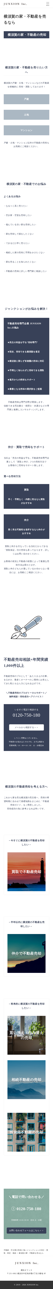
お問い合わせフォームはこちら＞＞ (26, 1230)
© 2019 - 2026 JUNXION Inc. (26, 1285)
